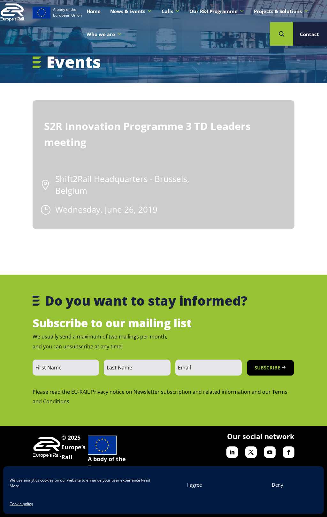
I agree (194, 485)
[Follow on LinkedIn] (232, 452)
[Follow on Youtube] (270, 452)
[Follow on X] (251, 452)
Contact (309, 34)
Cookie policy (21, 503)
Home (94, 11)
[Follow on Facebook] (288, 452)
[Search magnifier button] (281, 34)
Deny (277, 485)
